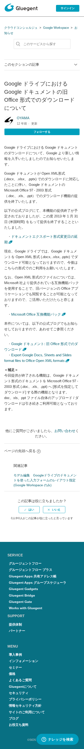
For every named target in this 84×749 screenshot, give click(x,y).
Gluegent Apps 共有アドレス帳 (32, 576)
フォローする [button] (42, 131)
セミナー (15, 667)
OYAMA (23, 118)
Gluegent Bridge (22, 595)
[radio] (29, 509)
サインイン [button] (68, 8)
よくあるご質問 (20, 680)
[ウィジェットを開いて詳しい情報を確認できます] (57, 739)
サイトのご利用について (27, 712)
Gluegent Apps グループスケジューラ (37, 582)
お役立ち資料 (18, 725)
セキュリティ (18, 693)
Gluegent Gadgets (23, 589)
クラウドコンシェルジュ (21, 27)
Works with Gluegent (25, 608)
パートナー (17, 631)
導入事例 (15, 654)
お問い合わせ (64, 431)
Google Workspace (56, 27)
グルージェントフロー (25, 563)
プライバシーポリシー (25, 699)
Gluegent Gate (20, 602)
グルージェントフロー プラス (30, 570)
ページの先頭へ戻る (20, 451)
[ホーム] (21, 8)
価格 (12, 674)
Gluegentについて (23, 686)
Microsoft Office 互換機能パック (36, 314)
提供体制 (15, 624)
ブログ (14, 718)
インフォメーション (23, 661)
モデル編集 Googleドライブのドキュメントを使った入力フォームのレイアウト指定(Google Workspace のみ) (45, 480)
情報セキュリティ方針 (25, 705)
